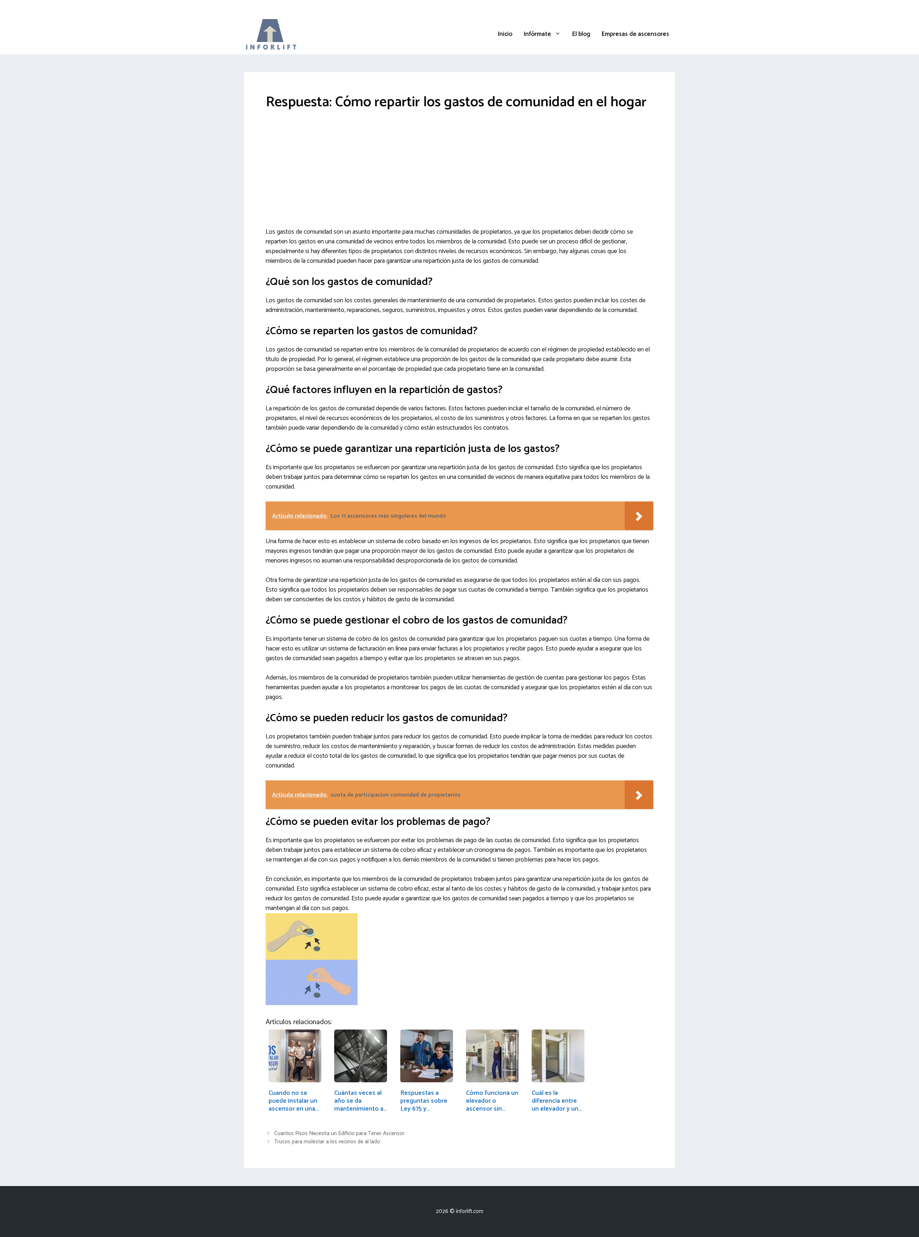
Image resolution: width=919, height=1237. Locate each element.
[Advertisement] (459, 174)
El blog (581, 34)
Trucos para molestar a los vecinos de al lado (327, 1142)
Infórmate (537, 34)
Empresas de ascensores (635, 34)
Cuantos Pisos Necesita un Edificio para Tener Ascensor (339, 1133)
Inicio (505, 34)
